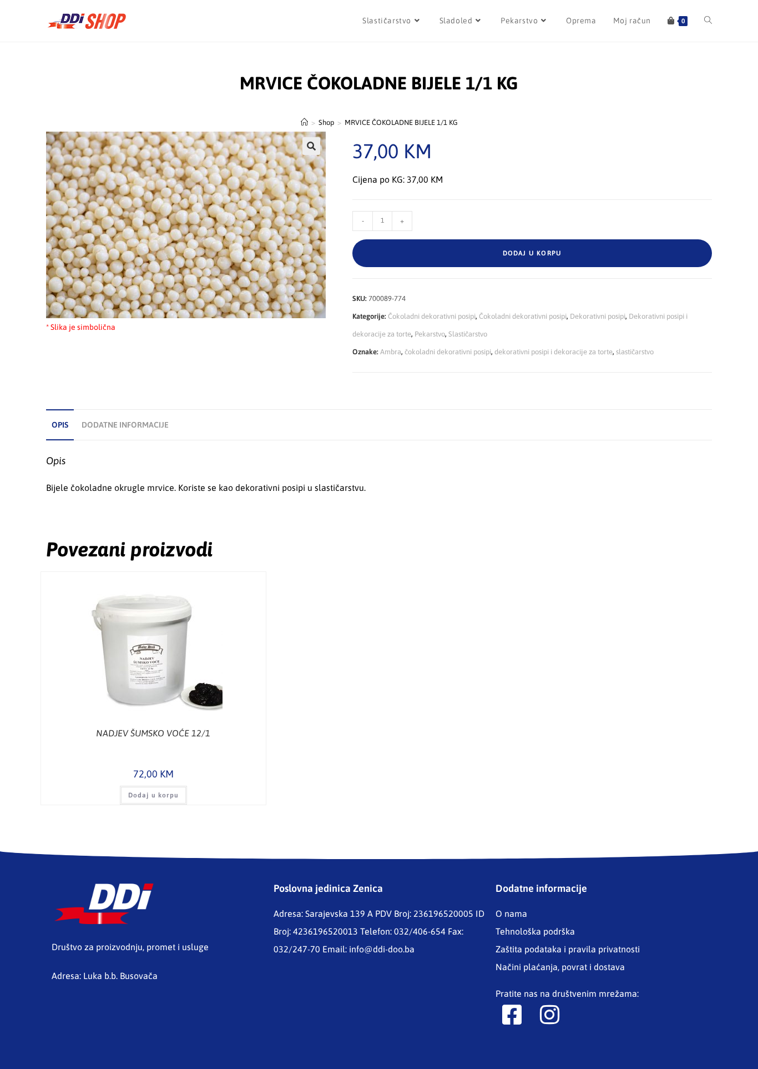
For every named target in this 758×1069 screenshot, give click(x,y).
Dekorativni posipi (597, 316)
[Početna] (304, 122)
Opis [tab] (60, 424)
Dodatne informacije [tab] (125, 424)
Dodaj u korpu (532, 253)
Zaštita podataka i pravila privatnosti (568, 949)
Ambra (390, 352)
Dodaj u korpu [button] (153, 795)
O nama (511, 914)
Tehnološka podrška (535, 931)
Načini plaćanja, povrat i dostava (560, 967)
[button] (311, 146)
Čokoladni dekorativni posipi (432, 316)
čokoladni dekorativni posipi (448, 352)
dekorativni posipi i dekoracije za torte (553, 352)
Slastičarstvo (467, 334)
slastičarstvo (635, 352)
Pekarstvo (430, 334)
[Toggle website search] (708, 21)
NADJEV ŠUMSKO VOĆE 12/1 (153, 733)
